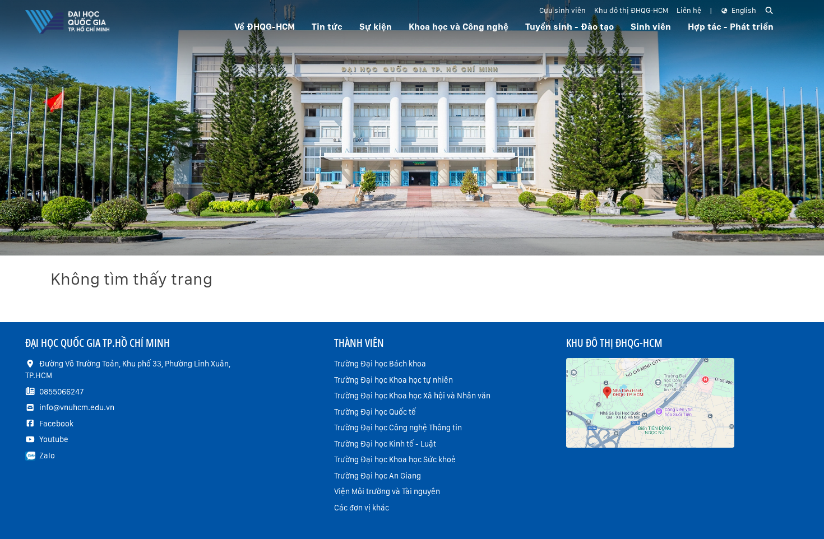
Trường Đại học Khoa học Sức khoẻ (395, 459)
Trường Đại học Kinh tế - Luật (385, 443)
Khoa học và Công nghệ (458, 26)
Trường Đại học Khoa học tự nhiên (393, 379)
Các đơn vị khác (361, 507)
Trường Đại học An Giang (377, 475)
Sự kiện (375, 26)
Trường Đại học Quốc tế (375, 411)
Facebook (56, 423)
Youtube (53, 439)
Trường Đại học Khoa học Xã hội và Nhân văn (412, 395)
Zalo (47, 455)
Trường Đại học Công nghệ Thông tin (398, 427)
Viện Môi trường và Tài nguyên (387, 491)
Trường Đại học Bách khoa (380, 363)
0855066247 (61, 391)
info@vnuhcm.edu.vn (76, 407)
